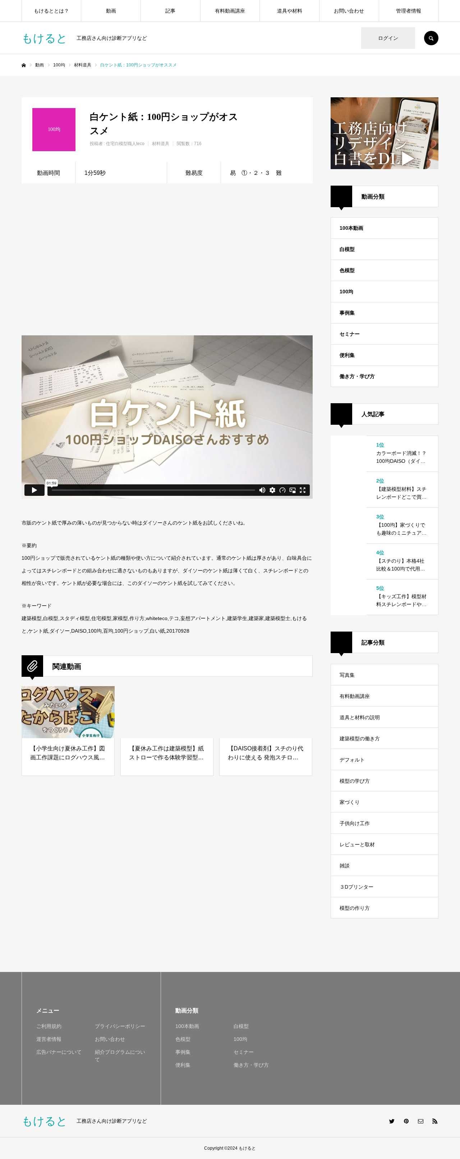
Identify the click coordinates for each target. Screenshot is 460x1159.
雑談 (345, 866)
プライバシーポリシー (120, 1026)
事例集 (347, 313)
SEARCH (431, 38)
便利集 (347, 355)
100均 (346, 291)
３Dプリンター (356, 887)
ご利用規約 (48, 1026)
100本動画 (351, 228)
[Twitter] (391, 1121)
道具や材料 (289, 11)
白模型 (347, 249)
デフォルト (352, 760)
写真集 (347, 675)
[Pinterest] (406, 1121)
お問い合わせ (349, 11)
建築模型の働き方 (360, 738)
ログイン (388, 38)
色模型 (347, 270)
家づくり (350, 802)
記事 (170, 11)
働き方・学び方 (357, 376)
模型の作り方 (355, 908)
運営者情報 (48, 1039)
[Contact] (420, 1121)
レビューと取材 (357, 844)
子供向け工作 (355, 823)
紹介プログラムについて (120, 1055)
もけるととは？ (51, 11)
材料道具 (160, 143)
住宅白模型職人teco (125, 143)
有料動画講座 (230, 11)
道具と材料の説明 (360, 717)
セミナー (350, 334)
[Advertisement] (232, 248)
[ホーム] (24, 65)
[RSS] (434, 1121)
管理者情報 (408, 11)
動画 (111, 11)
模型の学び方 (355, 781)
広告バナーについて (59, 1052)
